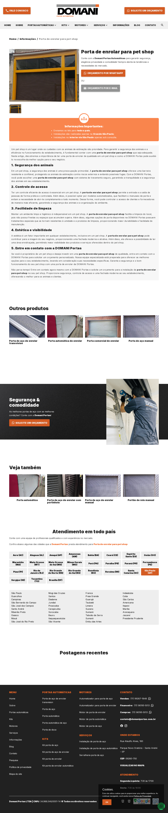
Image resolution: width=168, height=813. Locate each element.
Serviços (99, 25)
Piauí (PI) (18, 571)
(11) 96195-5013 (135, 705)
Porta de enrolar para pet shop (58, 39)
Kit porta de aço (50, 745)
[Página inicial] (77, 10)
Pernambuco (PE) (150, 563)
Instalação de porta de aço (92, 741)
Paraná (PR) (131, 563)
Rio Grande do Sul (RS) (74, 571)
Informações (121, 25)
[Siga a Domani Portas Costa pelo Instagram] (125, 726)
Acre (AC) (18, 555)
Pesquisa (13, 760)
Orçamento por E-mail (102, 88)
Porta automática (50, 716)
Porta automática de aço (54, 723)
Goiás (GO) (150, 555)
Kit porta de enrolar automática (57, 765)
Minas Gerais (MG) (74, 563)
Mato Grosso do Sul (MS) (56, 563)
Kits (64, 25)
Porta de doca (49, 729)
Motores (80, 25)
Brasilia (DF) (55, 580)
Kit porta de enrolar (52, 758)
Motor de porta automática (92, 719)
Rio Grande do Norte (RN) (55, 571)
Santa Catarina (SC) (131, 571)
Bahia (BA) (93, 555)
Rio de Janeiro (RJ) (37, 571)
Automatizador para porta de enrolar (97, 705)
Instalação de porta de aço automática (98, 748)
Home (7, 25)
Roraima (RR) (112, 571)
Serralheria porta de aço (91, 755)
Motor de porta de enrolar (92, 712)
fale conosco (18, 10)
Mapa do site (15, 774)
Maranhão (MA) (18, 563)
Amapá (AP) (55, 555)
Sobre (19, 25)
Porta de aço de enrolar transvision (54, 700)
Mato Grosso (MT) (37, 563)
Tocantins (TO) (37, 580)
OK (107, 802)
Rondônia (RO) (93, 571)
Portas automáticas (41, 25)
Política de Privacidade (142, 796)
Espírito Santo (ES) (131, 555)
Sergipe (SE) (18, 580)
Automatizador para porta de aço (96, 698)
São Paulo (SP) (150, 571)
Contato (150, 25)
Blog (137, 25)
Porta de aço (48, 709)
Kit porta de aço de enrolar (55, 752)
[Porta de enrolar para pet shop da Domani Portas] (15, 108)
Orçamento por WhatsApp (105, 73)
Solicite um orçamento (146, 10)
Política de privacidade (20, 767)
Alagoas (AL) (37, 555)
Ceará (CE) (112, 555)
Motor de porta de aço (90, 726)
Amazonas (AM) (74, 555)
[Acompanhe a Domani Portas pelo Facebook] (121, 726)
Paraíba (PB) (112, 563)
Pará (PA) (93, 563)
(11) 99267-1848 (133, 698)
